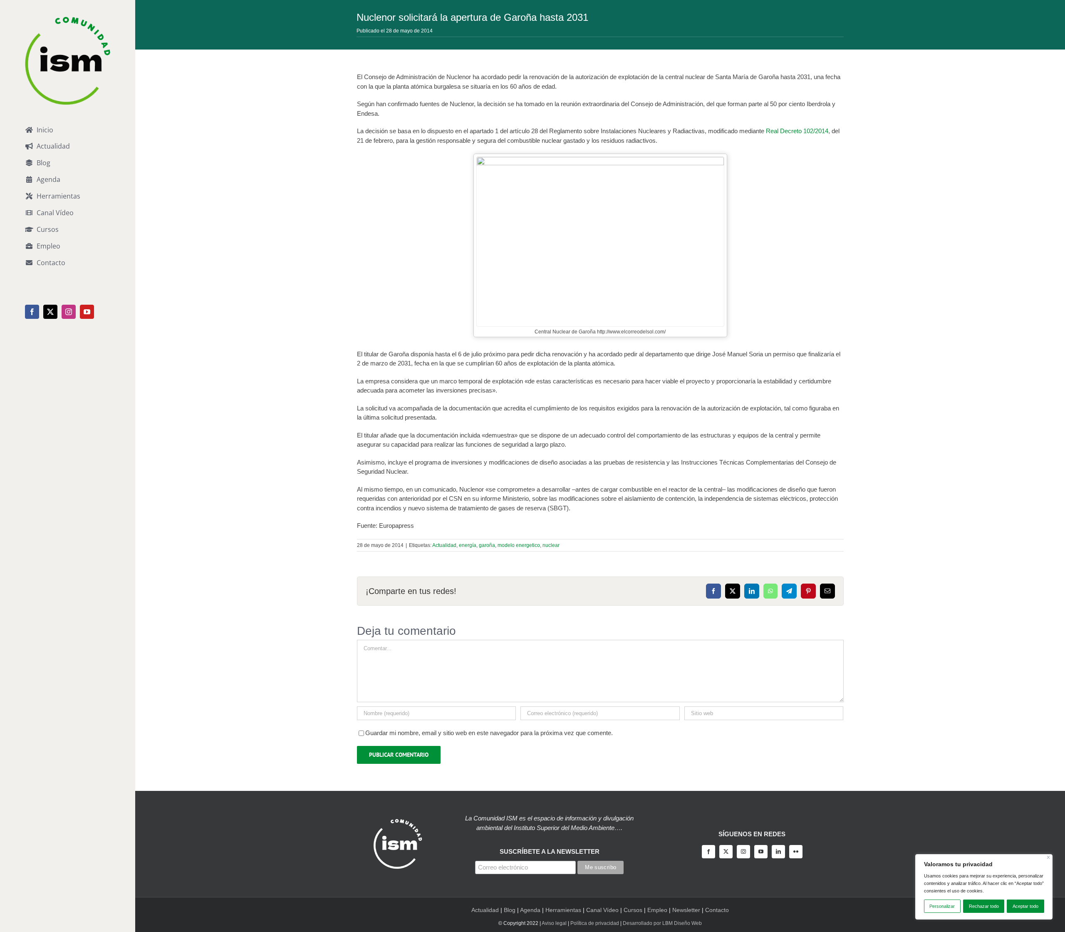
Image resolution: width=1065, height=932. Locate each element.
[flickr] (795, 851)
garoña (487, 545)
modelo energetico (519, 545)
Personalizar (942, 906)
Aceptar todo (1025, 906)
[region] (984, 887)
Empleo (657, 910)
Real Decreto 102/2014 (797, 130)
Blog (509, 910)
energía (467, 545)
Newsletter (686, 910)
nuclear (551, 545)
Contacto (717, 910)
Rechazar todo (984, 906)
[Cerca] (1048, 857)
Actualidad (444, 545)
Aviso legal (554, 923)
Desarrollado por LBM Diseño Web (662, 923)
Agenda (530, 910)
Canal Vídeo (602, 910)
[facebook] (708, 851)
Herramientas (563, 910)
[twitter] (726, 851)
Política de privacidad (594, 923)
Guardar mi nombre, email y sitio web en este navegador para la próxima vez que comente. (489, 732)
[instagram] (743, 851)
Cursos (633, 910)
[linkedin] (778, 851)
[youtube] (761, 851)
